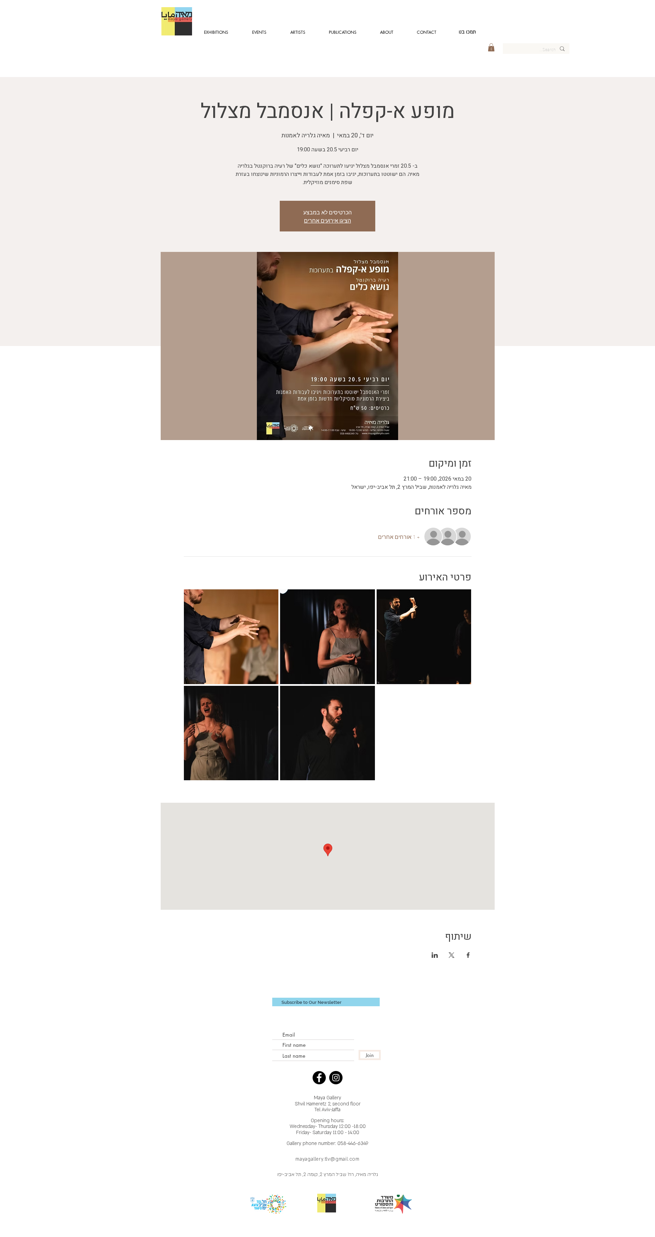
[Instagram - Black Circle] (336, 1077)
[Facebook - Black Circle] (319, 1077)
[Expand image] (231, 636)
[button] (491, 47)
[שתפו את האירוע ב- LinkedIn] (435, 955)
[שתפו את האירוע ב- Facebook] (468, 955)
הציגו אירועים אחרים (327, 220)
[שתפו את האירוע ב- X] (451, 955)
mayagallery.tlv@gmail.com (327, 1159)
